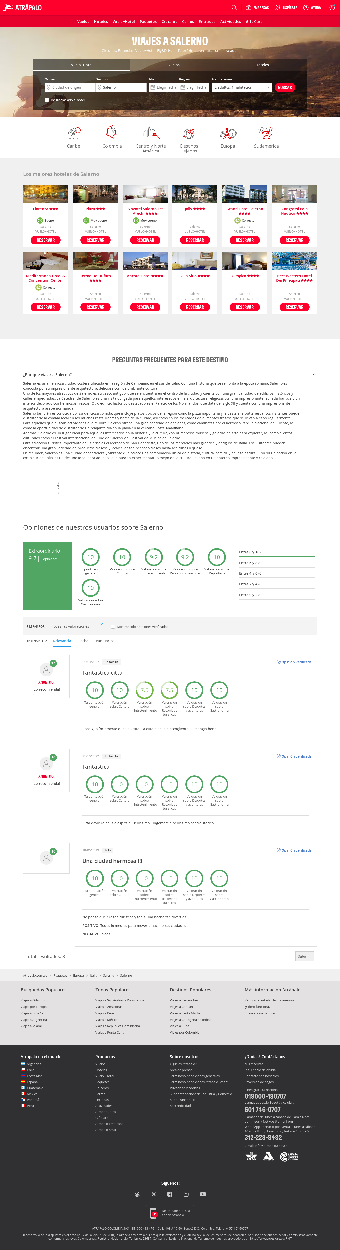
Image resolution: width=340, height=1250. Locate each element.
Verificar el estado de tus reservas (269, 1000)
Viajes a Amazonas (108, 1006)
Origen (50, 79)
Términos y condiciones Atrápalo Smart (199, 1082)
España (32, 1082)
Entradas (102, 1100)
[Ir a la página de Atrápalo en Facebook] (170, 1195)
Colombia (112, 146)
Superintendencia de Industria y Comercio (201, 1094)
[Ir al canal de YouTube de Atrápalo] (203, 1195)
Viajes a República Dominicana (117, 1026)
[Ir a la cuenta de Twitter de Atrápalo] (154, 1195)
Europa (228, 146)
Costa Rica (34, 1076)
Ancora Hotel (139, 276)
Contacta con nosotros (262, 1076)
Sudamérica (266, 146)
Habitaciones (222, 79)
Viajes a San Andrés (184, 1000)
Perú (30, 1105)
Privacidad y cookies (185, 1088)
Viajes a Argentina (34, 1019)
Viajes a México (106, 1019)
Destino (102, 79)
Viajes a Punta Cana (109, 1032)
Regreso (185, 79)
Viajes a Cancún (181, 1006)
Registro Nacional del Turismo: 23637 (124, 1238)
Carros (100, 1094)
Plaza (91, 209)
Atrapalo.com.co (35, 975)
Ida (151, 79)
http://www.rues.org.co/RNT (271, 1238)
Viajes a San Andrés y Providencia (119, 1000)
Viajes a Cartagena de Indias (190, 1019)
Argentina (34, 1064)
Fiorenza (41, 209)
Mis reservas (254, 1064)
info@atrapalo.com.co (271, 1145)
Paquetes (60, 975)
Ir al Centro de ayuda (260, 1070)
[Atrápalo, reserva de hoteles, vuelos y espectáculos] (23, 7)
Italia (93, 975)
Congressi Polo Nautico (294, 211)
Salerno (108, 975)
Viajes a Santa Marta (185, 1013)
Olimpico (238, 276)
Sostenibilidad (180, 1105)
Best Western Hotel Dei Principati (294, 278)
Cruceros (102, 1088)
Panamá (33, 1100)
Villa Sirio (189, 276)
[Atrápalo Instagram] (186, 1195)
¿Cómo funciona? (257, 1006)
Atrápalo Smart (106, 1129)
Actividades (103, 1105)
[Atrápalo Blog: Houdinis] (137, 1194)
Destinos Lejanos (189, 148)
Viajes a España (32, 1013)
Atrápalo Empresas (109, 1123)
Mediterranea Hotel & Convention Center (45, 278)
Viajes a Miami (31, 1026)
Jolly (189, 209)
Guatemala (35, 1088)
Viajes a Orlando (33, 1000)
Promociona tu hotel (260, 1013)
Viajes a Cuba (179, 1026)
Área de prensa (181, 1070)
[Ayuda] (312, 8)
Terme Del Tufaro (95, 276)
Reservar (46, 240)
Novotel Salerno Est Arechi (145, 211)
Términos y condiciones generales (195, 1076)
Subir (302, 956)
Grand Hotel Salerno (245, 209)
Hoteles (101, 1070)
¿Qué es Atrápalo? (183, 1064)
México (32, 1094)
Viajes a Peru (104, 1013)
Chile (30, 1070)
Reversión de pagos (259, 1082)
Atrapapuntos (105, 1111)
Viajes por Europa (34, 1006)
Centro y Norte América (151, 148)
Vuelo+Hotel (104, 1076)
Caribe (73, 146)
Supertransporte (182, 1100)
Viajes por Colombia (184, 1032)
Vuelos (100, 1064)
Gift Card (101, 1117)
